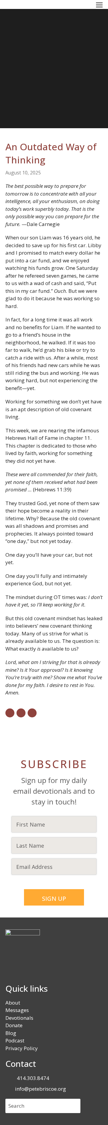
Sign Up (54, 899)
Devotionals (19, 1017)
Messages (17, 1010)
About (12, 1002)
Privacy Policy (21, 1048)
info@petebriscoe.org (40, 1088)
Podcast (14, 1040)
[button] (99, 4)
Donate (13, 1025)
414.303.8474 (33, 1078)
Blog (10, 1033)
